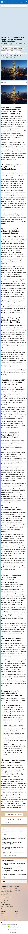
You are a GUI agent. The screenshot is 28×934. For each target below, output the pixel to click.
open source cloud (17, 55)
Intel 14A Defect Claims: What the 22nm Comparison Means (12, 867)
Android (4, 906)
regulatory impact (4, 57)
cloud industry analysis (13, 48)
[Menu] (1, 2)
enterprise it (17, 52)
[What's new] (24, 2)
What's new (3, 915)
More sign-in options (14, 932)
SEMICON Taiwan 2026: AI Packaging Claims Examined (13, 871)
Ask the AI (3, 920)
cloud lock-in (20, 48)
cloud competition (5, 46)
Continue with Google (15, 929)
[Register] (21, 2)
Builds (16, 894)
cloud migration (10, 50)
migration (11, 55)
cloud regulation (17, 50)
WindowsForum (5, 43)
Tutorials (16, 892)
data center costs (11, 52)
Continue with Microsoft (14, 926)
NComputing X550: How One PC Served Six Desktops (15, 874)
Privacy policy (17, 920)
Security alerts (17, 890)
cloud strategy (4, 52)
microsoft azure (24, 53)
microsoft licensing (4, 55)
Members (3, 918)
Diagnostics (10, 906)
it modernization (12, 53)
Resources (17, 897)
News (16, 888)
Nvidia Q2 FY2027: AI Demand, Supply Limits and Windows (14, 864)
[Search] (26, 2)
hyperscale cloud (4, 53)
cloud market (3, 50)
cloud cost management (15, 46)
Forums (2, 913)
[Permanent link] (21, 114)
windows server (12, 57)
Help (16, 913)
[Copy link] (26, 82)
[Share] (24, 82)
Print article (5, 877)
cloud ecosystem (4, 48)
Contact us (17, 915)
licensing (18, 53)
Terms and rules (18, 918)
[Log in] (18, 2)
